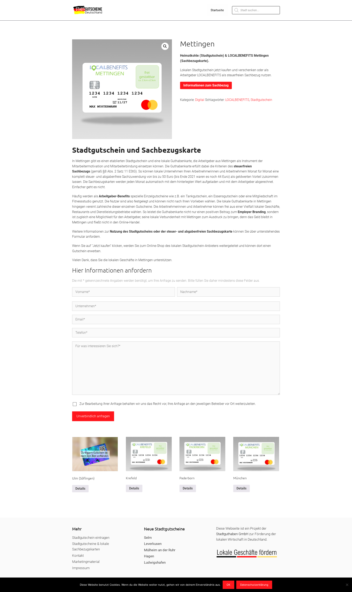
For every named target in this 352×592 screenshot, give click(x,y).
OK (228, 584)
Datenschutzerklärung (254, 584)
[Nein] (347, 585)
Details (80, 488)
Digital (199, 100)
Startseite (217, 10)
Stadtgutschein (261, 100)
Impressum (81, 568)
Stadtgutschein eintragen (90, 538)
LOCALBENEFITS (237, 100)
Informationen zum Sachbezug (206, 85)
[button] (165, 46)
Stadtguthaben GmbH (232, 534)
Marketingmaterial (86, 562)
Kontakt (78, 555)
